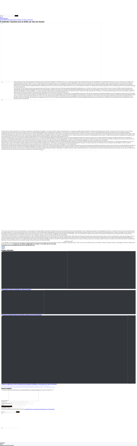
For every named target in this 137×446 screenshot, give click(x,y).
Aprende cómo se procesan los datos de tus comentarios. (40, 409)
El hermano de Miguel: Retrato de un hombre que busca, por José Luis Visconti (21, 314)
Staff (1, 444)
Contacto (2, 442)
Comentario (4, 400)
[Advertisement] (32, 7)
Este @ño (4, 407)
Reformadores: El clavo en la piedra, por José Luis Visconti (16, 289)
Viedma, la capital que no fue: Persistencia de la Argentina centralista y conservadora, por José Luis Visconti (29, 384)
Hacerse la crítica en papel (7, 445)
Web (2, 405)
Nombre (4, 402)
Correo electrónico (6, 403)
